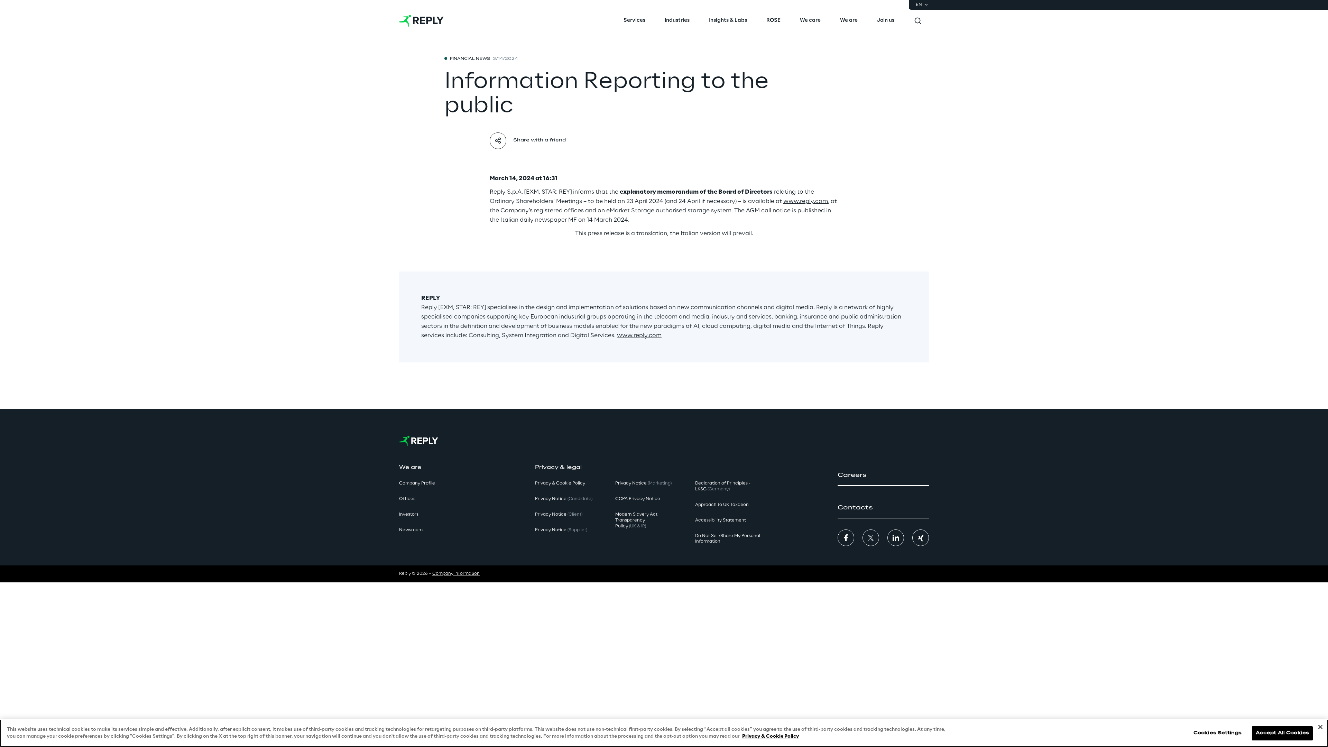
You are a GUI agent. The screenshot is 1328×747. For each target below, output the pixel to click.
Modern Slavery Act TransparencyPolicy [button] (636, 520)
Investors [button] (408, 514)
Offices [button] (407, 499)
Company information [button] (456, 573)
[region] (664, 733)
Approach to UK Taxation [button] (722, 504)
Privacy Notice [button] (563, 499)
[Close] (1320, 727)
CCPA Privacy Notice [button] (637, 499)
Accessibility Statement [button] (720, 520)
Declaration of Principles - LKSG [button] (722, 486)
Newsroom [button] (411, 530)
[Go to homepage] (421, 21)
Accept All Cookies (1282, 733)
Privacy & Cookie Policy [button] (560, 483)
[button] (883, 475)
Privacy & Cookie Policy (770, 736)
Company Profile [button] (417, 483)
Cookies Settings (1217, 733)
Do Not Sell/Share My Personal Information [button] (727, 539)
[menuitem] (634, 21)
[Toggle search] (918, 21)
